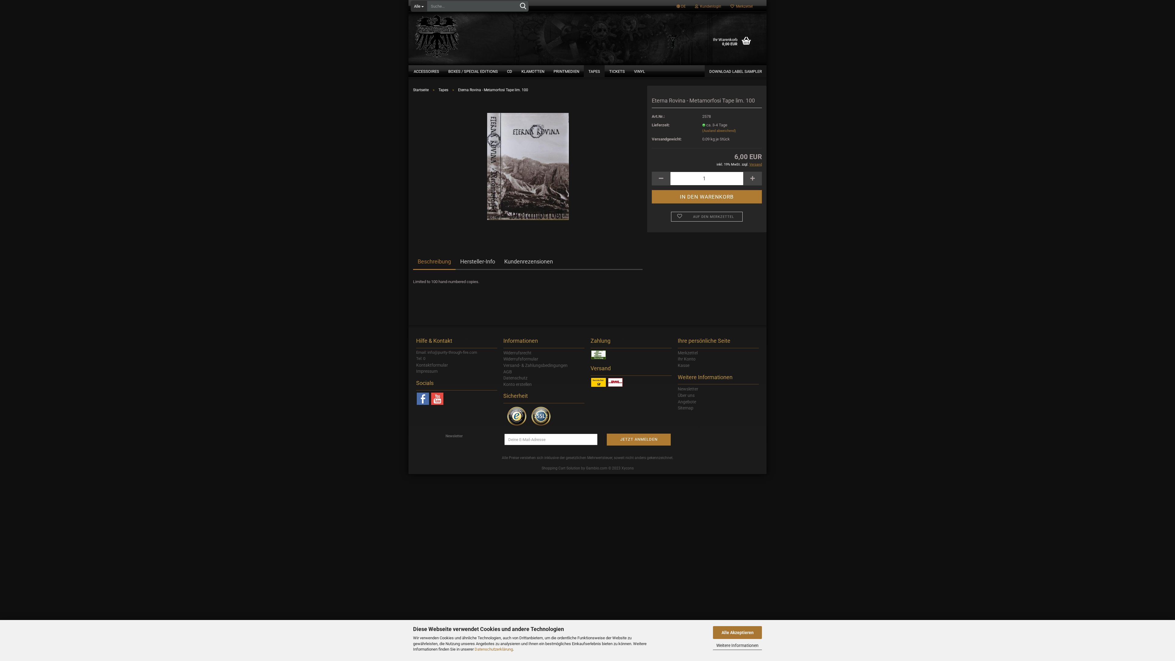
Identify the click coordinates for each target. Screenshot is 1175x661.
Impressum (427, 371)
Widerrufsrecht (517, 352)
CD (509, 71)
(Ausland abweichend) (719, 131)
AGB (507, 371)
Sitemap (685, 407)
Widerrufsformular (520, 359)
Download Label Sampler (735, 71)
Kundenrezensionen (528, 261)
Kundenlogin (709, 6)
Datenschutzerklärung (494, 649)
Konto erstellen (517, 384)
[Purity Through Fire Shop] (460, 33)
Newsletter (688, 389)
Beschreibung (434, 261)
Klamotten (532, 71)
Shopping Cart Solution (561, 468)
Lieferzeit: (661, 125)
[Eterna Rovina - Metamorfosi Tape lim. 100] (528, 166)
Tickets (617, 71)
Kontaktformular (432, 365)
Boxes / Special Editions (473, 71)
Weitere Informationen (737, 645)
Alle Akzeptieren (738, 632)
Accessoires (426, 71)
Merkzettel (743, 6)
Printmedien (566, 71)
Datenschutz (515, 377)
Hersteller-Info (477, 261)
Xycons (627, 468)
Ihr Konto (687, 359)
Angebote (687, 401)
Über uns (686, 395)
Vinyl (639, 71)
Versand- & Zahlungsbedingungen (535, 365)
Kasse (683, 365)
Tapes (594, 71)
